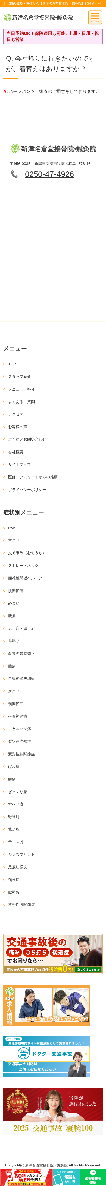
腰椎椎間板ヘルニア (25, 578)
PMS (12, 528)
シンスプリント (21, 854)
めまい (14, 603)
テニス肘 (15, 842)
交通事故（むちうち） (27, 553)
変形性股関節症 (21, 904)
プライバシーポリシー (27, 490)
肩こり (14, 691)
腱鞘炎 (14, 892)
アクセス (15, 414)
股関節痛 (15, 591)
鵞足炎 (14, 829)
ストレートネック (23, 565)
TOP (12, 364)
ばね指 (14, 766)
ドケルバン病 (19, 729)
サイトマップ (19, 464)
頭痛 (12, 779)
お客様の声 (17, 427)
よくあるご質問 (21, 401)
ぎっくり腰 (17, 791)
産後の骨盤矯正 (21, 653)
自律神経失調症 (21, 678)
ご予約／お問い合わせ (27, 439)
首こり (14, 540)
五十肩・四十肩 (21, 628)
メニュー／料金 (21, 389)
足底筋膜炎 (17, 867)
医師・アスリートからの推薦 (33, 477)
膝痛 (12, 666)
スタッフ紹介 (19, 376)
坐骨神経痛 (17, 716)
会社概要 (15, 452)
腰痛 (12, 615)
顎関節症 (15, 703)
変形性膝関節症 (21, 754)
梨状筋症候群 (19, 741)
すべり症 (15, 804)
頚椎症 (14, 880)
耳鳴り (14, 641)
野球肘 (14, 817)
